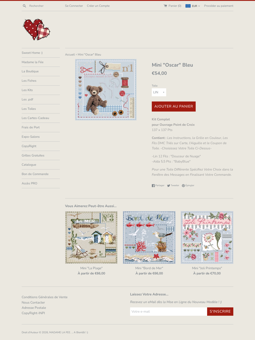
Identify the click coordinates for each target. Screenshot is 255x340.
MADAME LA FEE (59, 332)
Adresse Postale (34, 307)
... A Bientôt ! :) (79, 332)
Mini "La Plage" (91, 268)
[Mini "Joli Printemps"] (207, 237)
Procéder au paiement (218, 6)
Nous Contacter (33, 302)
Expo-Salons (31, 137)
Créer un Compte (98, 6)
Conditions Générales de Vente (44, 297)
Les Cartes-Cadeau (35, 118)
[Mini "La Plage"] (91, 237)
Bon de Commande (35, 174)
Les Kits (27, 90)
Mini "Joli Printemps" (207, 268)
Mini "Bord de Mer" (149, 268)
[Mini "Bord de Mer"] (149, 237)
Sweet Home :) (32, 53)
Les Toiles (29, 109)
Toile (155, 85)
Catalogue (29, 165)
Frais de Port (31, 127)
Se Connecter (74, 6)
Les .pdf (27, 99)
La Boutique (30, 71)
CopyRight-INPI (33, 313)
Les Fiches (29, 81)
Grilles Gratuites (33, 155)
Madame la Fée (33, 62)
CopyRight (29, 146)
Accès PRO (29, 183)
